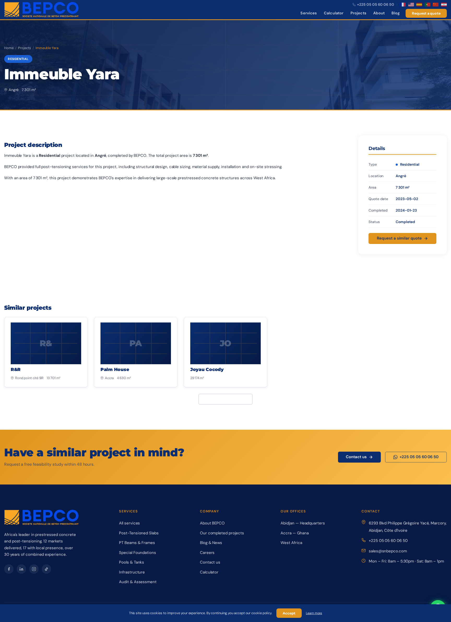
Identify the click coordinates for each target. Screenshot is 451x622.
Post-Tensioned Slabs (138, 533)
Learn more (314, 613)
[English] (411, 5)
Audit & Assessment (138, 581)
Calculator (333, 13)
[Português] (427, 5)
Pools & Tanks (131, 562)
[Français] (403, 5)
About (379, 13)
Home (9, 48)
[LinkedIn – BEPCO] (21, 569)
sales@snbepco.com (388, 551)
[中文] (435, 5)
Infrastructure (132, 572)
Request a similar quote (399, 238)
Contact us (356, 456)
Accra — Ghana (294, 533)
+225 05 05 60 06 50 (388, 540)
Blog (395, 13)
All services (129, 523)
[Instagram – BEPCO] (34, 569)
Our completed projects (222, 533)
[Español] (419, 5)
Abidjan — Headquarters (303, 523)
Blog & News (211, 542)
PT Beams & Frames (137, 542)
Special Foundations (137, 552)
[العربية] (444, 5)
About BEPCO (212, 523)
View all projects (222, 399)
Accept (289, 613)
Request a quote (426, 13)
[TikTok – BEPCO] (46, 569)
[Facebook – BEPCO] (9, 569)
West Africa (291, 542)
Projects (358, 13)
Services (308, 13)
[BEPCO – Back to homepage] (41, 9)
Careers (207, 552)
